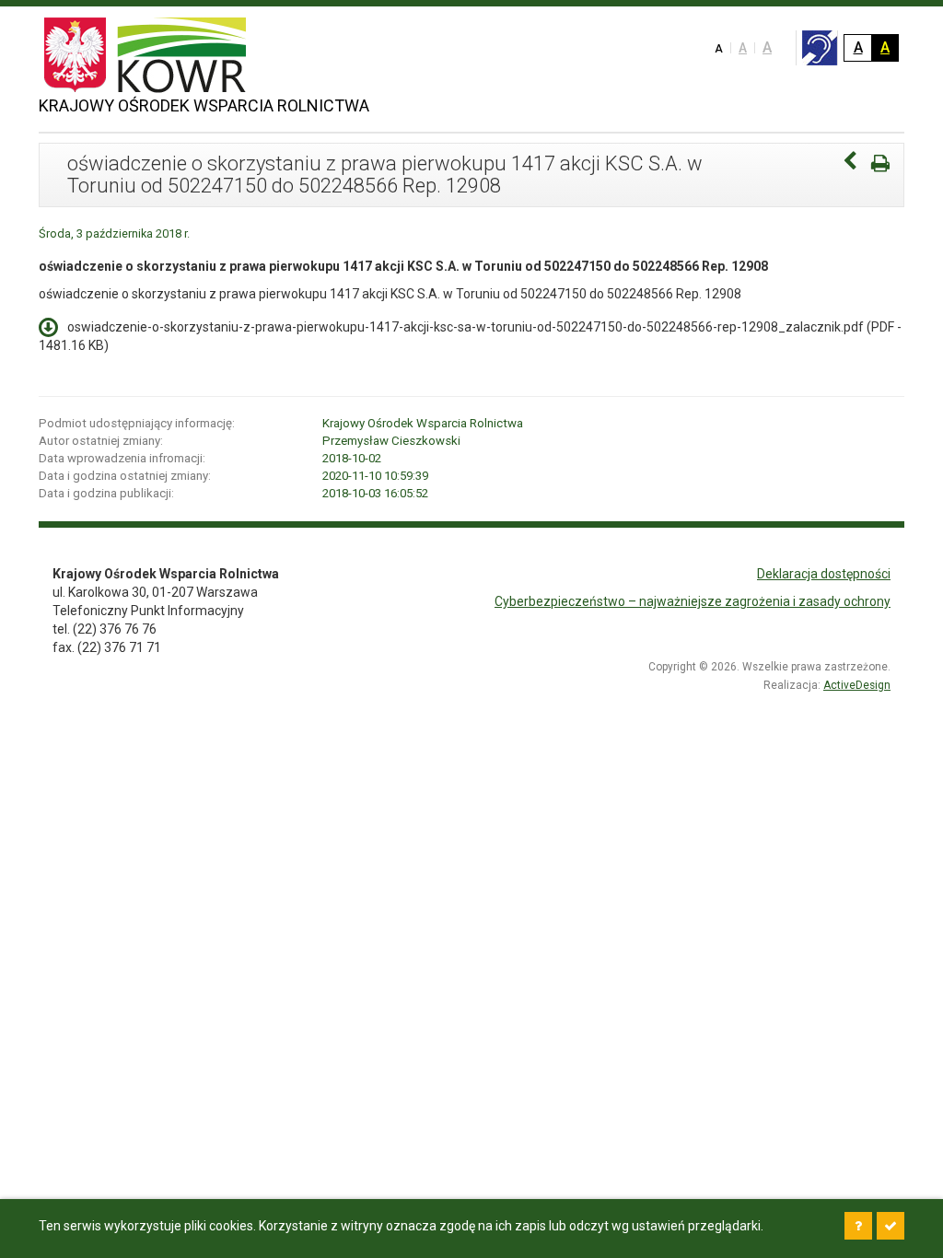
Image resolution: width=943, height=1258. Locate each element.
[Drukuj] (880, 163)
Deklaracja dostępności (824, 573)
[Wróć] (850, 163)
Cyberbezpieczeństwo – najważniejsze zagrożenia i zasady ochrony (693, 601)
